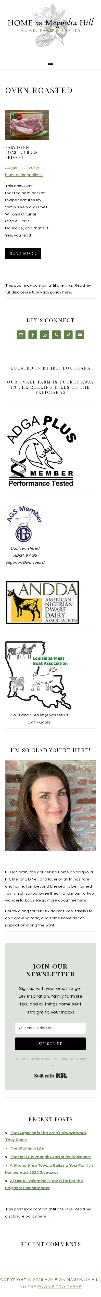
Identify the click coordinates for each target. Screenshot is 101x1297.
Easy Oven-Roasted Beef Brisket (21, 152)
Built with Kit (50, 1075)
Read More (23, 253)
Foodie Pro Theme (60, 1287)
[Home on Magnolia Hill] (50, 50)
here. (67, 292)
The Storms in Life (27, 1148)
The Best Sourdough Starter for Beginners (50, 1157)
